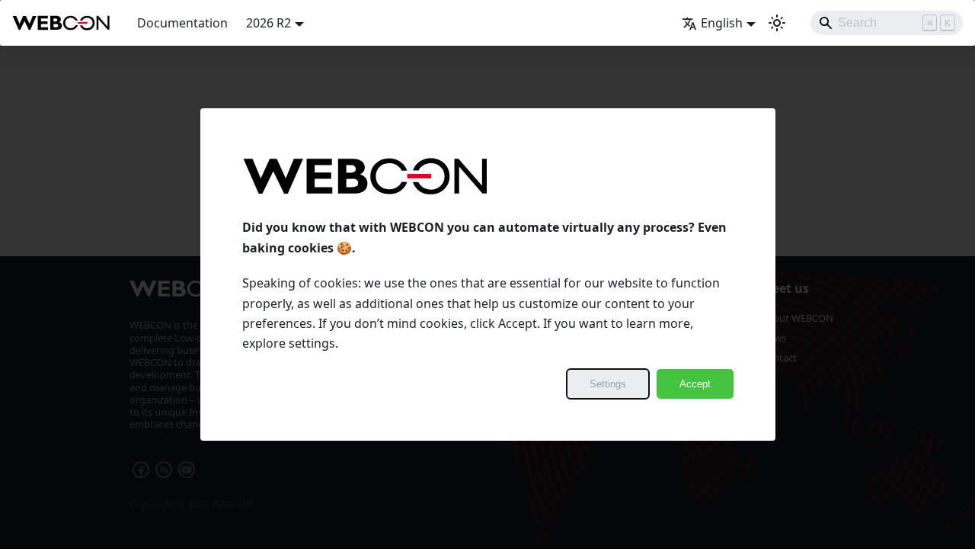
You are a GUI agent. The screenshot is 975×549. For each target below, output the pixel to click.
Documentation (182, 22)
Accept (695, 384)
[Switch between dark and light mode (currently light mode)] (777, 23)
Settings (608, 384)
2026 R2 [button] (268, 22)
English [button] (722, 22)
